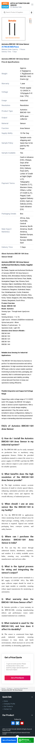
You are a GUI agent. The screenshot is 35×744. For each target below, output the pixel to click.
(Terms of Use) (6, 730)
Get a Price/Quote (9, 740)
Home (3, 688)
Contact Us (8, 709)
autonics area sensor (21, 688)
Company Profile (9, 704)
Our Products (8, 706)
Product (9, 688)
